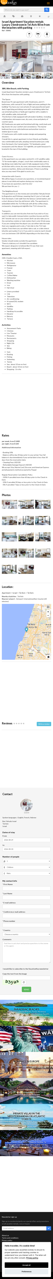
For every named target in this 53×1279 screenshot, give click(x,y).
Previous (3, 56)
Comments (6, 939)
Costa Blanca (7, 1129)
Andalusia (16, 1129)
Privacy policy (7, 1240)
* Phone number (8, 921)
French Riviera (9, 1122)
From (4, 836)
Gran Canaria (27, 1126)
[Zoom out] (48, 615)
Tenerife (44, 1124)
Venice (18, 1064)
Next (49, 56)
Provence (44, 1064)
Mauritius (18, 1016)
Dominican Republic (42, 1014)
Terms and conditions (10, 1238)
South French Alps (41, 1145)
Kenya (7, 1147)
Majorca (40, 1122)
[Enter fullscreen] (48, 607)
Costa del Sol (44, 1126)
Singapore (27, 1094)
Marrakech (13, 1145)
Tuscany (31, 1129)
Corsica (16, 1124)
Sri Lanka (12, 1019)
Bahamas (16, 1014)
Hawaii (31, 1038)
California (11, 1038)
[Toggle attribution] (48, 657)
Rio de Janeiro (12, 1142)
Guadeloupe (7, 1014)
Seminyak (11, 1092)
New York (18, 1038)
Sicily (27, 1124)
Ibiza (34, 1122)
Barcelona (32, 1066)
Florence (12, 1064)
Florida (34, 1012)
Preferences (26, 1272)
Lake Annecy (43, 1147)
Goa (42, 1092)
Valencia (25, 1066)
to (3, 845)
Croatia (32, 1124)
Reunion (34, 1016)
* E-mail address (9, 903)
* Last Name (7, 893)
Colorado (29, 1040)
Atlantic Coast (20, 1122)
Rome (6, 1064)
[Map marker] (26, 630)
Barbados (30, 1014)
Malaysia (32, 1092)
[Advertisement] (26, 402)
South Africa (22, 1142)
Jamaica (23, 1014)
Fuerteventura (17, 1126)
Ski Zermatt (23, 1147)
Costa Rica (21, 1145)
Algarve (36, 1126)
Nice (29, 1064)
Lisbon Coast (45, 1129)
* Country (6, 930)
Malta (38, 1124)
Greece (46, 1122)
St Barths (28, 1012)
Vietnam (21, 1094)
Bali (8, 1012)
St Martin (20, 1012)
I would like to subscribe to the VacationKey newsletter (25, 969)
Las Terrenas (20, 1019)
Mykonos (9, 1124)
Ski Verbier (14, 1147)
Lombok (26, 1092)
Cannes (24, 1064)
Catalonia (24, 1129)
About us (5, 1235)
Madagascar (31, 1142)
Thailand (13, 1012)
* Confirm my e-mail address (13, 912)
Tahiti (41, 1019)
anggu (19, 1092)
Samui (37, 1090)
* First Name (7, 884)
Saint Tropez (36, 1064)
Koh (33, 1090)
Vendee (37, 1129)
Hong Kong (36, 1094)
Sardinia (22, 1124)
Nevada (22, 1040)
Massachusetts (39, 1038)
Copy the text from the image (14, 974)
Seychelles (26, 1016)
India (38, 1092)
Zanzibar (40, 1142)
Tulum (31, 1145)
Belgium (19, 1066)
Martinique (42, 1012)
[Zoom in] (48, 612)
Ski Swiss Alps (33, 1147)
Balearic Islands (8, 1016)
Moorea (46, 1019)
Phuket (43, 1090)
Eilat (27, 1145)
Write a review (44, 724)
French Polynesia (32, 1019)
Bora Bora (26, 1021)
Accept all (26, 1265)
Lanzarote (7, 1126)
